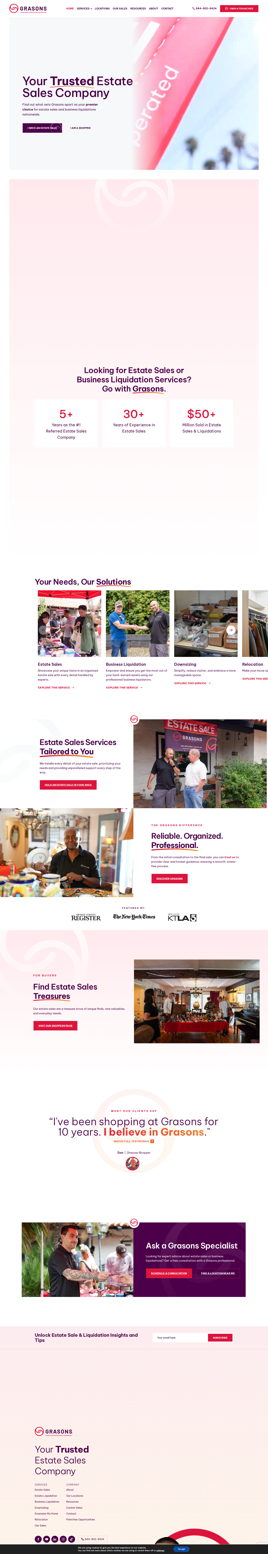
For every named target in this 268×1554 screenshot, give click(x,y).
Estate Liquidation (46, 1495)
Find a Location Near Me (218, 1273)
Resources (72, 1501)
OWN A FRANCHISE (241, 8)
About (70, 1489)
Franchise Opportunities (80, 1519)
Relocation (41, 1519)
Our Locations (74, 1495)
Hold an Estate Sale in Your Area (68, 784)
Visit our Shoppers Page (55, 1025)
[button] (231, 630)
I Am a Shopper (80, 128)
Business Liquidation (47, 1501)
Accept (181, 1549)
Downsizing (41, 1507)
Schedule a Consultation (169, 1273)
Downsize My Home (46, 1513)
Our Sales (40, 1525)
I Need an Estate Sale (42, 128)
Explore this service (54, 687)
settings (160, 1550)
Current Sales (74, 1507)
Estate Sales (42, 1489)
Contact (71, 1513)
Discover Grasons (169, 878)
